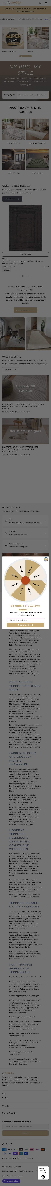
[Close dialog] (46, 559)
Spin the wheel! (25, 625)
